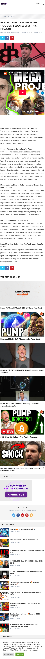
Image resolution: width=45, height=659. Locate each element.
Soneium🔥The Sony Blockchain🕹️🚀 (22, 529)
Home (4, 16)
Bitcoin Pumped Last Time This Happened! (24, 540)
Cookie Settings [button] (8, 654)
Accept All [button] (20, 654)
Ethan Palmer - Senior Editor (9, 32)
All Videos (11, 16)
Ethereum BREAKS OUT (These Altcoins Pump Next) (20, 339)
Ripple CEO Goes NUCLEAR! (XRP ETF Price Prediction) (21, 308)
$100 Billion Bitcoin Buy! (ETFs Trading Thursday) (19, 437)
